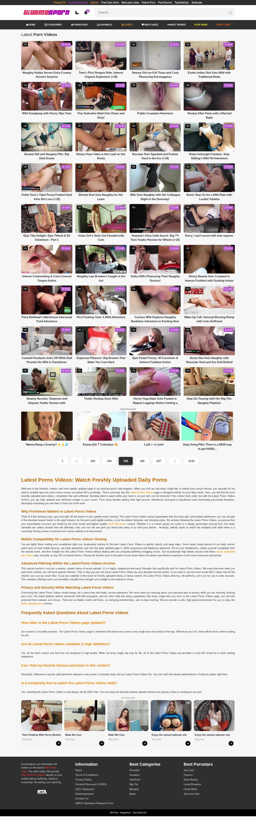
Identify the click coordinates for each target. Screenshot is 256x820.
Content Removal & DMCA (91, 784)
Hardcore (135, 779)
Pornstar (134, 770)
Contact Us (81, 798)
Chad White (191, 789)
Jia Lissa (189, 770)
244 (109, 461)
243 (93, 461)
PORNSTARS (81, 24)
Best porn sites (130, 2)
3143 (191, 461)
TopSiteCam (182, 2)
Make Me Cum (73, 734)
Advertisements (84, 793)
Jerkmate (197, 2)
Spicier (94, 2)
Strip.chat (27, 739)
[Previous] (76, 461)
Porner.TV (60, 2)
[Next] (174, 461)
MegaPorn (125, 812)
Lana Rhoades (192, 784)
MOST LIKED (151, 24)
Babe (132, 793)
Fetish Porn (148, 2)
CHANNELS (106, 24)
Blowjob (134, 789)
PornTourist (165, 2)
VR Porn (114, 812)
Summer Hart (192, 793)
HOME (32, 24)
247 (158, 461)
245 (126, 461)
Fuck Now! (200, 24)
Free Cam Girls (110, 2)
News (78, 770)
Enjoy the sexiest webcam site (169, 734)
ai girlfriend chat (78, 2)
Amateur (134, 774)
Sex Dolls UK (139, 812)
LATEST (128, 24)
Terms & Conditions (86, 774)
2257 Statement (84, 789)
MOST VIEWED (178, 24)
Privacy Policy (83, 779)
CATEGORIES (54, 24)
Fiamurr (188, 774)
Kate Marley (191, 779)
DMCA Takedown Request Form (94, 803)
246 (142, 461)
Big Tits (133, 784)
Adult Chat (223, 24)
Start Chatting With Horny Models (41, 734)
